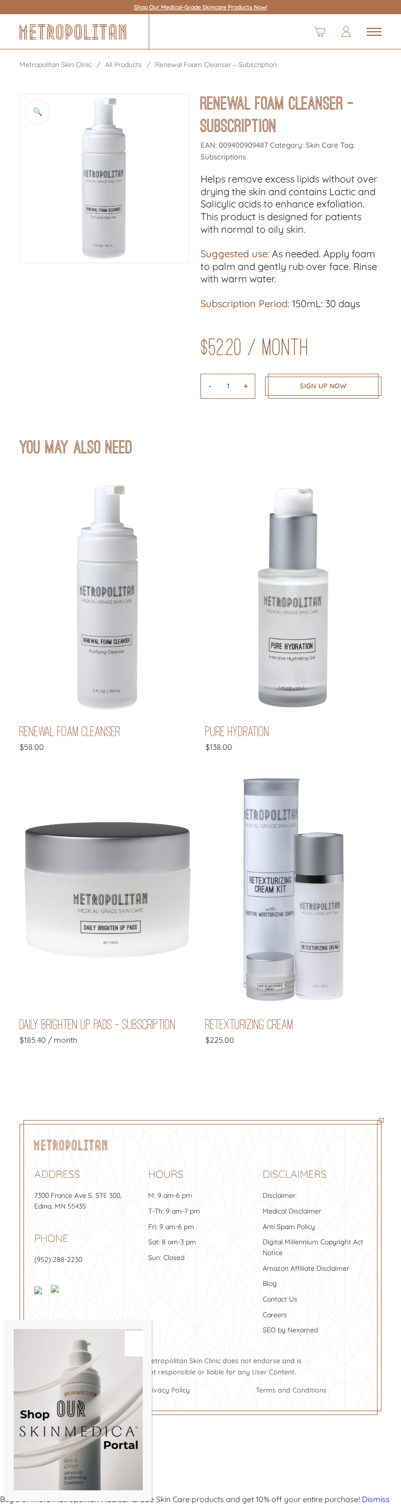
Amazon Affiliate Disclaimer (306, 1268)
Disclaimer (279, 1195)
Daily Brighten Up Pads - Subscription (98, 1024)
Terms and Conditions (291, 1390)
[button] (37, 112)
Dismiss (376, 1499)
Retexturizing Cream (249, 1024)
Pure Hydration (237, 731)
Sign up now (323, 386)
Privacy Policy (167, 1390)
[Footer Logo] (70, 1145)
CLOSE (134, 1343)
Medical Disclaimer (292, 1211)
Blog (270, 1283)
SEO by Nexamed (290, 1330)
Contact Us (280, 1299)
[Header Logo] (73, 32)
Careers (275, 1314)
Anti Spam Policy (289, 1226)
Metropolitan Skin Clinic (56, 64)
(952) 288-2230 (58, 1259)
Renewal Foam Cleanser (70, 731)
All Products (123, 64)
